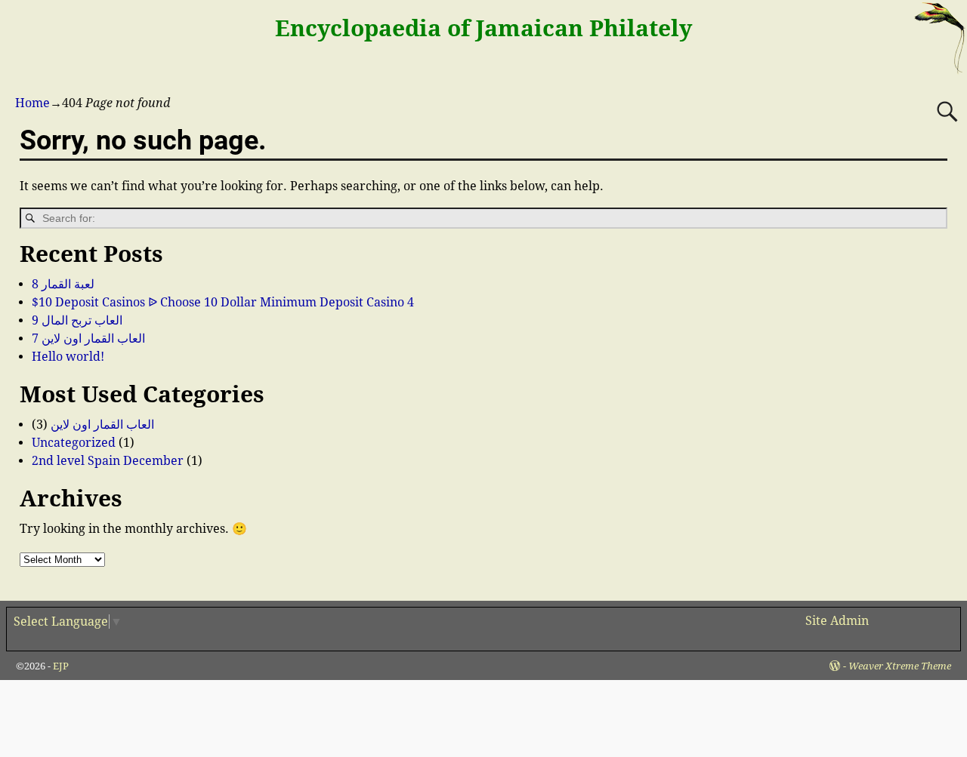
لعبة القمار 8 (63, 284)
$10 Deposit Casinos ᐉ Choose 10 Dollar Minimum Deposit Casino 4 (223, 302)
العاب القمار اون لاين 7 (88, 338)
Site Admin (837, 621)
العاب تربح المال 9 (77, 320)
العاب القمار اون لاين (102, 424)
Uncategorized (74, 442)
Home (32, 103)
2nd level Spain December (108, 461)
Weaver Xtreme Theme (899, 666)
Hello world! (68, 356)
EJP (61, 666)
